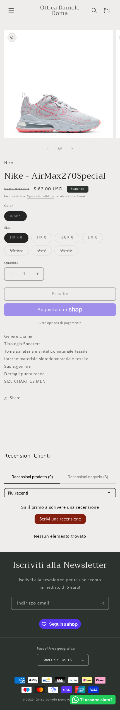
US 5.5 (70, 239)
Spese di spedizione (40, 196)
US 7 (44, 251)
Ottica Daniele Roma (51, 699)
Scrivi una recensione (60, 519)
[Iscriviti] (102, 603)
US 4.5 (19, 239)
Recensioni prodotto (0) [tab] (32, 477)
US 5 (44, 239)
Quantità (11, 263)
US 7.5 (69, 251)
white (18, 217)
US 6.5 (19, 251)
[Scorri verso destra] (72, 149)
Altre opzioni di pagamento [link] (60, 323)
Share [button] (15, 398)
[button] (11, 10)
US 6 (95, 239)
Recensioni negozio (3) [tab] (88, 477)
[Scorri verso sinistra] (48, 149)
